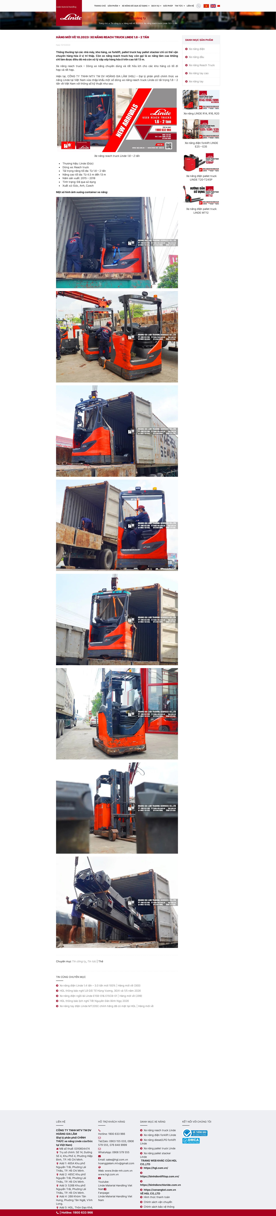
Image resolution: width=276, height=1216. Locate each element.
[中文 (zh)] (218, 5)
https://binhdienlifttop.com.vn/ (159, 1176)
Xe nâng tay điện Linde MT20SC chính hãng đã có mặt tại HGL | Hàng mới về (106, 1006)
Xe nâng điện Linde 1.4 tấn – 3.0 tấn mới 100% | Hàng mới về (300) (100, 985)
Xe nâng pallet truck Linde (159, 1148)
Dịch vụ (155, 6)
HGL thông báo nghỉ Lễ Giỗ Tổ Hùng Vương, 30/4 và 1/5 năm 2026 (100, 990)
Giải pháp (168, 6)
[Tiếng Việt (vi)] (206, 5)
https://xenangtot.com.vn (160, 1189)
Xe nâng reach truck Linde (160, 1130)
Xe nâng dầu (196, 57)
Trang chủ (100, 6)
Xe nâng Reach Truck (202, 65)
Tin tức (179, 6)
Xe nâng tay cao (199, 73)
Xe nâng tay (196, 81)
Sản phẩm (113, 6)
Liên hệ (190, 6)
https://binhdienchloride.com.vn (160, 1184)
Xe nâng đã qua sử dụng (134, 6)
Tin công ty (116, 23)
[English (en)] (213, 5)
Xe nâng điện (197, 48)
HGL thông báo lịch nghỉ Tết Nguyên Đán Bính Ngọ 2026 (94, 1000)
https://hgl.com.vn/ (156, 1167)
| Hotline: (76, 1212)
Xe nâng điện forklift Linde (160, 1135)
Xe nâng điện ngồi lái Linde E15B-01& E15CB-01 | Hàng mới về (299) (101, 995)
